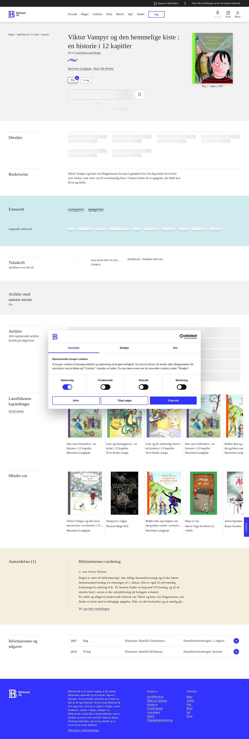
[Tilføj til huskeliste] (139, 94)
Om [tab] (175, 347)
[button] (154, 640)
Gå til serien (16, 411)
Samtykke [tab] (74, 347)
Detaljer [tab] (124, 347)
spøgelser (96, 209)
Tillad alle (173, 400)
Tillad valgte (124, 400)
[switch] (105, 387)
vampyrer (76, 209)
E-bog (86, 80)
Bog (73, 80)
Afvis (76, 400)
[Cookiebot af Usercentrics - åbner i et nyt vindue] (182, 336)
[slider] (212, 60)
